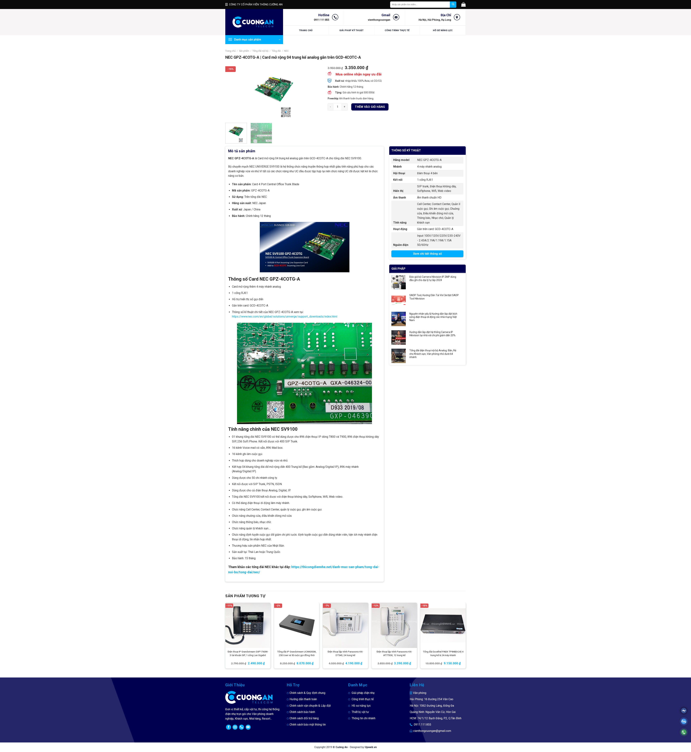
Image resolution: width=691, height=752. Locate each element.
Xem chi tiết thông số (427, 253)
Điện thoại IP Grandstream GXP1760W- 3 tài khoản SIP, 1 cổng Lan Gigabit (248, 653)
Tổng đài (276, 50)
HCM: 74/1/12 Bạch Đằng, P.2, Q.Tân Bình (435, 718)
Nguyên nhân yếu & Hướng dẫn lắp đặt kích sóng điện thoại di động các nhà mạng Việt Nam (433, 317)
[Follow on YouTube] (248, 727)
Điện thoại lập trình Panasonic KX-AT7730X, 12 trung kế (394, 653)
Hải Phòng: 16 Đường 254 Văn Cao (431, 699)
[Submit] (453, 4)
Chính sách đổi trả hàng (304, 718)
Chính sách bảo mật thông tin (308, 724)
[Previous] (232, 92)
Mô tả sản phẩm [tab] (241, 151)
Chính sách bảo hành (302, 712)
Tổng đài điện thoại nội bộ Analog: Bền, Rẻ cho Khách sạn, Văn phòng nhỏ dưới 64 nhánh (432, 353)
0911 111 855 (321, 19)
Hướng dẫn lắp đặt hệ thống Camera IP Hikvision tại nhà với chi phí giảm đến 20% (432, 334)
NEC (286, 50)
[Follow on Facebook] (228, 727)
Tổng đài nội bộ (260, 50)
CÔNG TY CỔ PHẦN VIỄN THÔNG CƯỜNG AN (256, 4)
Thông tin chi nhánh (363, 718)
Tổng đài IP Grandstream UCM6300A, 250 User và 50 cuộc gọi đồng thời (296, 653)
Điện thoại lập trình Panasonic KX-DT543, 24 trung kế (345, 653)
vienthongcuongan (379, 19)
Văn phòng (419, 693)
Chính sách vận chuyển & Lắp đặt (310, 705)
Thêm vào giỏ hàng (370, 107)
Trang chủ (305, 30)
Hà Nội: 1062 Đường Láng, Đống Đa (432, 705)
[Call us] (241, 727)
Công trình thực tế (397, 30)
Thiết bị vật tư (360, 712)
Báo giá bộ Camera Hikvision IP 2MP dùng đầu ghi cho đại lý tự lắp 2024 (432, 278)
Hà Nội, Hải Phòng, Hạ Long (435, 19)
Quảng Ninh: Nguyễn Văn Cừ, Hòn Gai (433, 712)
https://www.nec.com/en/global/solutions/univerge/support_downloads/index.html (285, 316)
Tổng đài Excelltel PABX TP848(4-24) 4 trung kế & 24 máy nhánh (443, 653)
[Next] (316, 92)
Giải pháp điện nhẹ (363, 693)
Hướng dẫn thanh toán (303, 699)
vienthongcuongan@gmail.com (432, 731)
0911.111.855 (422, 724)
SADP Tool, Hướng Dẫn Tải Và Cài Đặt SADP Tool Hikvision (434, 297)
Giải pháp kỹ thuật (351, 30)
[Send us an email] (235, 727)
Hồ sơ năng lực (443, 30)
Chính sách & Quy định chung (307, 693)
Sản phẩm (244, 50)
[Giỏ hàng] (463, 4)
